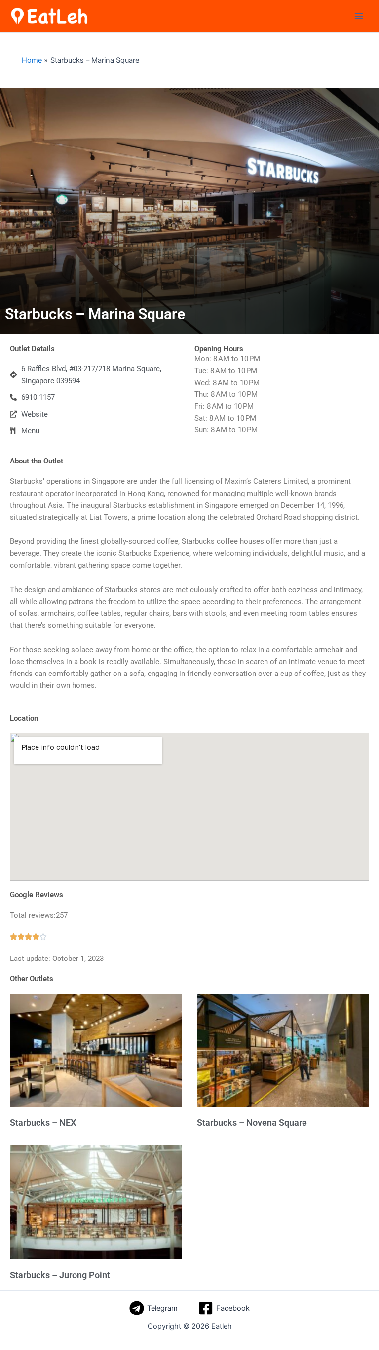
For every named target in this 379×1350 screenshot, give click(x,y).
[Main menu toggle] (358, 16)
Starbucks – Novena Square (252, 1122)
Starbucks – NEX (43, 1122)
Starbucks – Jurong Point (60, 1275)
